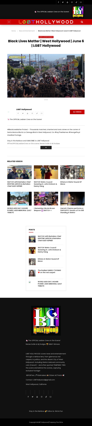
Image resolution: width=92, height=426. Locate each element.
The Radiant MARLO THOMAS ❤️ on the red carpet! (49, 271)
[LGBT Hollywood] (46, 22)
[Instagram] (72, 2)
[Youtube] (67, 2)
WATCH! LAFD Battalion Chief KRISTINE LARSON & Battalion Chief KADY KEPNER (19, 184)
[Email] (81, 2)
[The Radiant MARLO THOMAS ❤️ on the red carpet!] (32, 273)
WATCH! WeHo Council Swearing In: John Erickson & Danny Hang (45, 184)
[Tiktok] (76, 2)
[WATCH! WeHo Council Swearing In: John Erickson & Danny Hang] (32, 250)
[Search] (82, 22)
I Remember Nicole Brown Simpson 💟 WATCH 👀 (44, 209)
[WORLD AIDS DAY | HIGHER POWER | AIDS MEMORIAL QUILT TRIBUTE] (32, 284)
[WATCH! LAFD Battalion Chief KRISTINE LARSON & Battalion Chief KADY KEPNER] (32, 239)
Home (14, 31)
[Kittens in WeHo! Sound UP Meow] (32, 261)
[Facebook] (58, 2)
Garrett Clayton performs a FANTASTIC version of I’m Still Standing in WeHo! (72, 210)
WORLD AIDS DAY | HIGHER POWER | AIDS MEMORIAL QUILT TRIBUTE (19, 210)
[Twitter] (63, 2)
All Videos (77, 112)
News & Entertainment (27, 31)
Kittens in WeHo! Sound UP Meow (71, 183)
